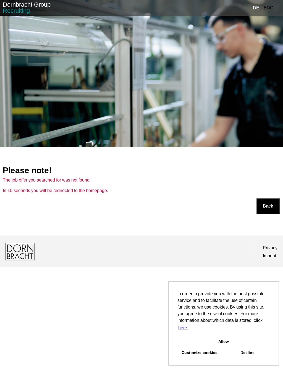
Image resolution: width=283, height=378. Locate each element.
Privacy (270, 247)
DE (256, 8)
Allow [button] (223, 341)
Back (268, 206)
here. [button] (183, 327)
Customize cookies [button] (200, 352)
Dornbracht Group (27, 7)
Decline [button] (247, 352)
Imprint (269, 255)
